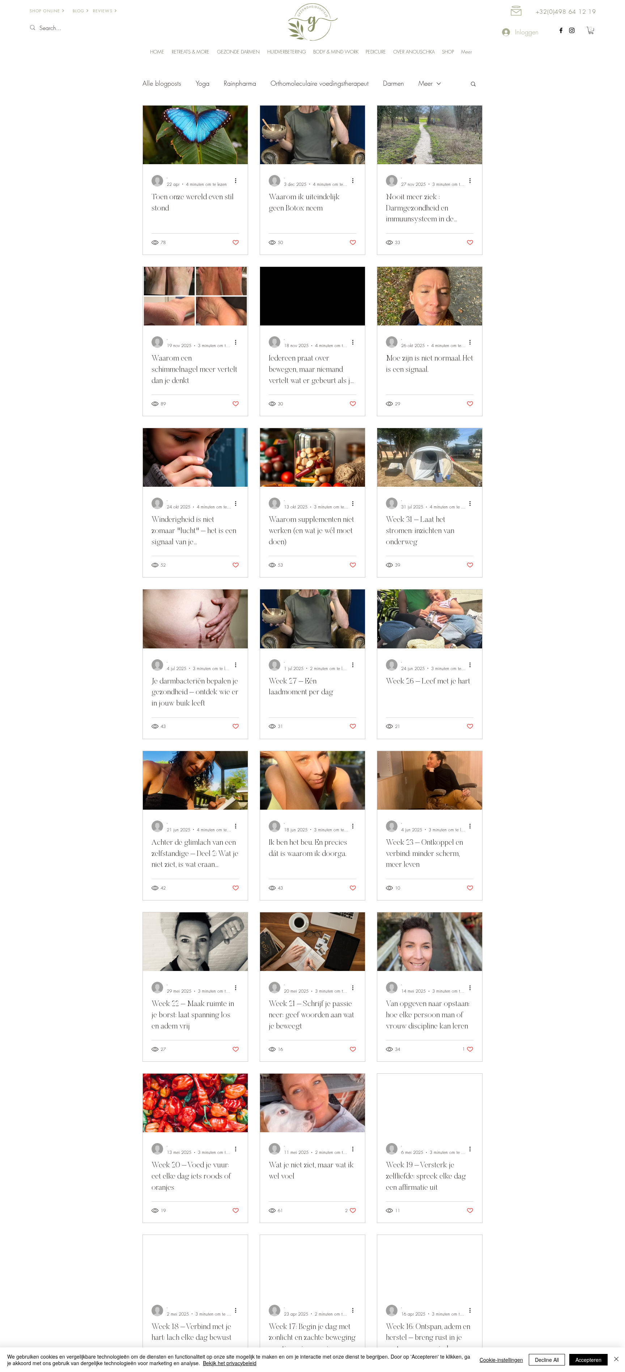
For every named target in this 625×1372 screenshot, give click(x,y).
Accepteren (588, 1359)
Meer (425, 83)
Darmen (393, 83)
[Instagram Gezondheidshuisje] (571, 30)
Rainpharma (240, 83)
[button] (591, 30)
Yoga (202, 83)
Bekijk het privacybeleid (229, 1363)
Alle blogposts (162, 83)
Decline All (547, 1359)
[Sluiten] (616, 1359)
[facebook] (561, 30)
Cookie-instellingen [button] (501, 1359)
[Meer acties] (238, 180)
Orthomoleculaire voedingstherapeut (320, 83)
